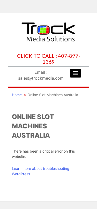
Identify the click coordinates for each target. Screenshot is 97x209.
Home (17, 95)
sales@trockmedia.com (41, 78)
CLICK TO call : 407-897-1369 (48, 59)
